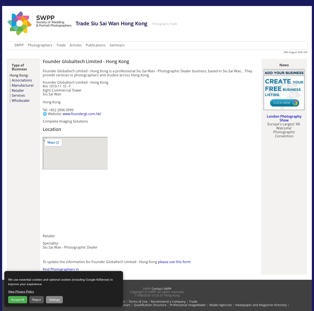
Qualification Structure (150, 305)
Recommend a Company (168, 301)
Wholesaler (21, 100)
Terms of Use (138, 301)
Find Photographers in (61, 269)
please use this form (174, 261)
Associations (22, 80)
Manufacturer (23, 85)
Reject (36, 299)
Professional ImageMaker (188, 305)
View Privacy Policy (21, 291)
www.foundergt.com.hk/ (82, 113)
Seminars (117, 45)
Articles (76, 45)
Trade (61, 45)
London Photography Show (284, 118)
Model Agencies (220, 305)
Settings (54, 299)
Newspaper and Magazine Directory (261, 305)
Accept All (17, 299)
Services (18, 95)
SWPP (19, 45)
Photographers (40, 45)
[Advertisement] (93, 201)
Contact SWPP (161, 289)
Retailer (18, 90)
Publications (96, 45)
